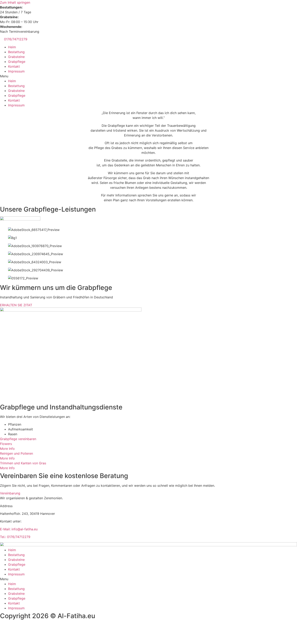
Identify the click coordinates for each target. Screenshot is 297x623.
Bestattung (16, 52)
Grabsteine (16, 57)
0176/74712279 (15, 39)
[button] (148, 76)
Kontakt (14, 66)
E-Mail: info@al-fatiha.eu (19, 529)
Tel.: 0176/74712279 (15, 537)
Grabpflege (16, 62)
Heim (12, 47)
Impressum (16, 71)
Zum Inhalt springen (15, 2)
